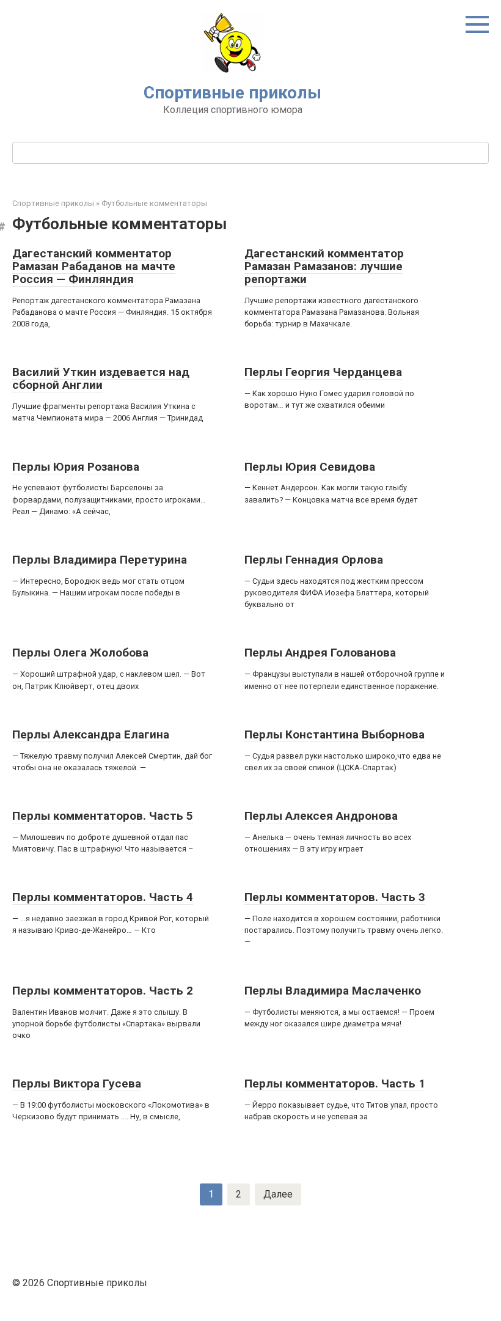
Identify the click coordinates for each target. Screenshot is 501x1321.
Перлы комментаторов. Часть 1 (334, 1083)
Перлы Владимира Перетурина (99, 560)
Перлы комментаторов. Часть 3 (334, 897)
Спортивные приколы (232, 93)
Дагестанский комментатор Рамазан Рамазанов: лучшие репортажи (324, 266)
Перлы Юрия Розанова (75, 467)
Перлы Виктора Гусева (76, 1083)
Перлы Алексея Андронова (321, 816)
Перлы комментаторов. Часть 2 (102, 991)
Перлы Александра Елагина (90, 734)
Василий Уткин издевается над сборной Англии (100, 378)
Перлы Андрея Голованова (320, 653)
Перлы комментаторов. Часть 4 (102, 897)
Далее (278, 1194)
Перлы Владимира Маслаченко (332, 991)
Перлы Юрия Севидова (309, 467)
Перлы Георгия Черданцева (323, 372)
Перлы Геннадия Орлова (313, 560)
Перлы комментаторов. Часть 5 (102, 816)
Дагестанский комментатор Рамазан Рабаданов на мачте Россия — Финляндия (93, 266)
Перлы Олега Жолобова (80, 653)
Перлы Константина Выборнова (334, 734)
